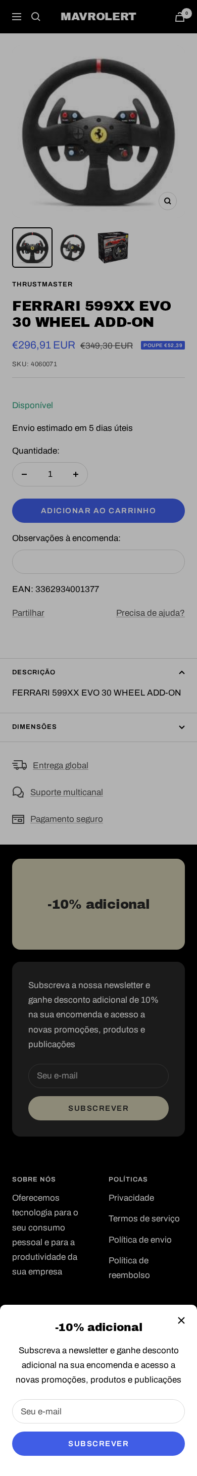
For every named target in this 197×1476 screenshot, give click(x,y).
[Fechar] (181, 1320)
